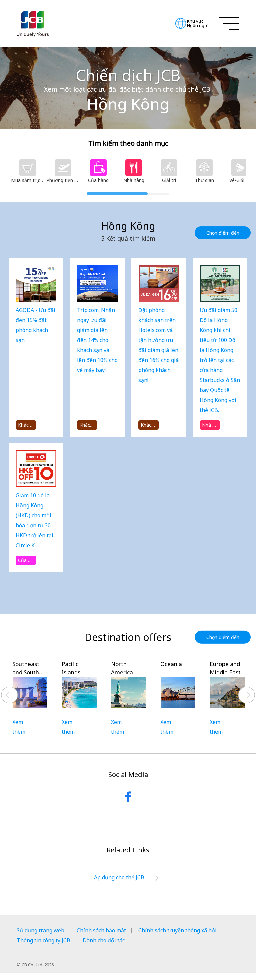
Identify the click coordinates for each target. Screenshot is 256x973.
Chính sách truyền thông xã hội (177, 930)
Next (246, 695)
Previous (9, 695)
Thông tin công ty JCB (43, 940)
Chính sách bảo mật (101, 930)
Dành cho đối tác (104, 940)
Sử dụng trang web (40, 930)
